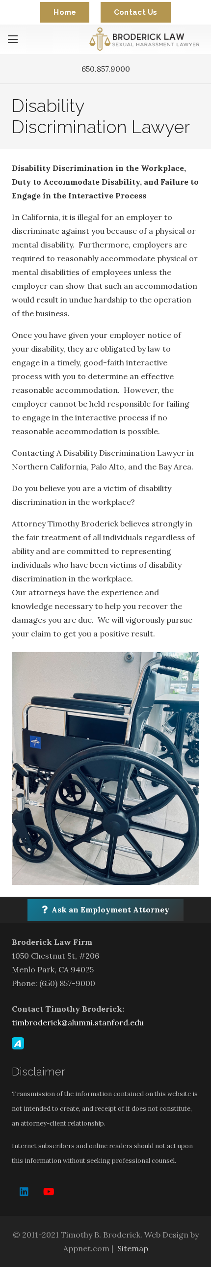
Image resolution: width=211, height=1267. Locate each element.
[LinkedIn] (24, 1192)
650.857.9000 (105, 69)
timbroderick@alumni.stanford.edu (78, 1022)
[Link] (146, 39)
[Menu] (12, 39)
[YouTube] (48, 1192)
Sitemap (132, 1248)
